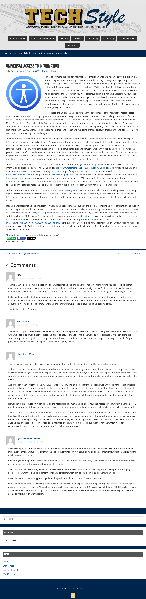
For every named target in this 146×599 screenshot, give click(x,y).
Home (6, 53)
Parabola (72, 588)
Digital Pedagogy (31, 53)
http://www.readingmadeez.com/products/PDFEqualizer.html (85, 167)
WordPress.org (10, 574)
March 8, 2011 (33, 71)
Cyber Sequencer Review (28, 438)
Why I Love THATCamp (128, 253)
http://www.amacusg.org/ (33, 116)
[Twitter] (73, 595)
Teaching (16, 53)
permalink (23, 241)
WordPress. (84, 588)
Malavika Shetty (17, 71)
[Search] (139, 519)
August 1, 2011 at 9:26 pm (30, 442)
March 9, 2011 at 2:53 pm (29, 278)
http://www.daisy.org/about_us (67, 190)
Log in (5, 561)
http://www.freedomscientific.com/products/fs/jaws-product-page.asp (39, 174)
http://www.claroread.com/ (19, 178)
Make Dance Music (26, 354)
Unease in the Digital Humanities (22, 253)
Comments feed (10, 570)
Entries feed (8, 565)
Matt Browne (23, 321)
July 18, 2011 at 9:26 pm (28, 357)
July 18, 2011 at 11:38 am (29, 325)
